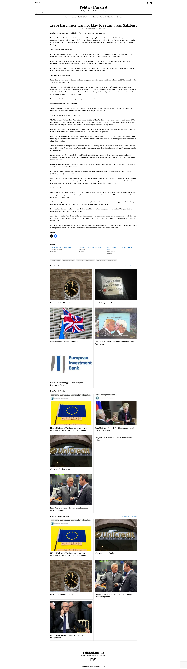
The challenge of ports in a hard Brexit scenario (113, 303)
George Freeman (55, 260)
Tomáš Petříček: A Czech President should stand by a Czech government (115, 429)
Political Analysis (83, 17)
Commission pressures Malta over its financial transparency (68, 636)
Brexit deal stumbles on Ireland (62, 303)
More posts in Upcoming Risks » (128, 516)
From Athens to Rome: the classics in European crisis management (69, 509)
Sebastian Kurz (112, 260)
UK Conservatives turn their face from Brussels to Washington (114, 342)
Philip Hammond (101, 260)
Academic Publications (107, 17)
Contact (119, 17)
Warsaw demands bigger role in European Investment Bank (66, 383)
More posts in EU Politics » (130, 391)
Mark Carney (80, 260)
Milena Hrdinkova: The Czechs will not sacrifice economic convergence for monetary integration (69, 429)
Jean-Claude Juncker (68, 260)
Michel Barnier (90, 260)
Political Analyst (94, 7)
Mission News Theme (87, 666)
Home (67, 17)
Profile (73, 17)
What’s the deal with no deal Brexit (61, 247)
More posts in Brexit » (131, 266)
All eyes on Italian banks (60, 469)
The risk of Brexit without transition (90, 247)
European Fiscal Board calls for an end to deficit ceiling (113, 438)
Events (95, 17)
